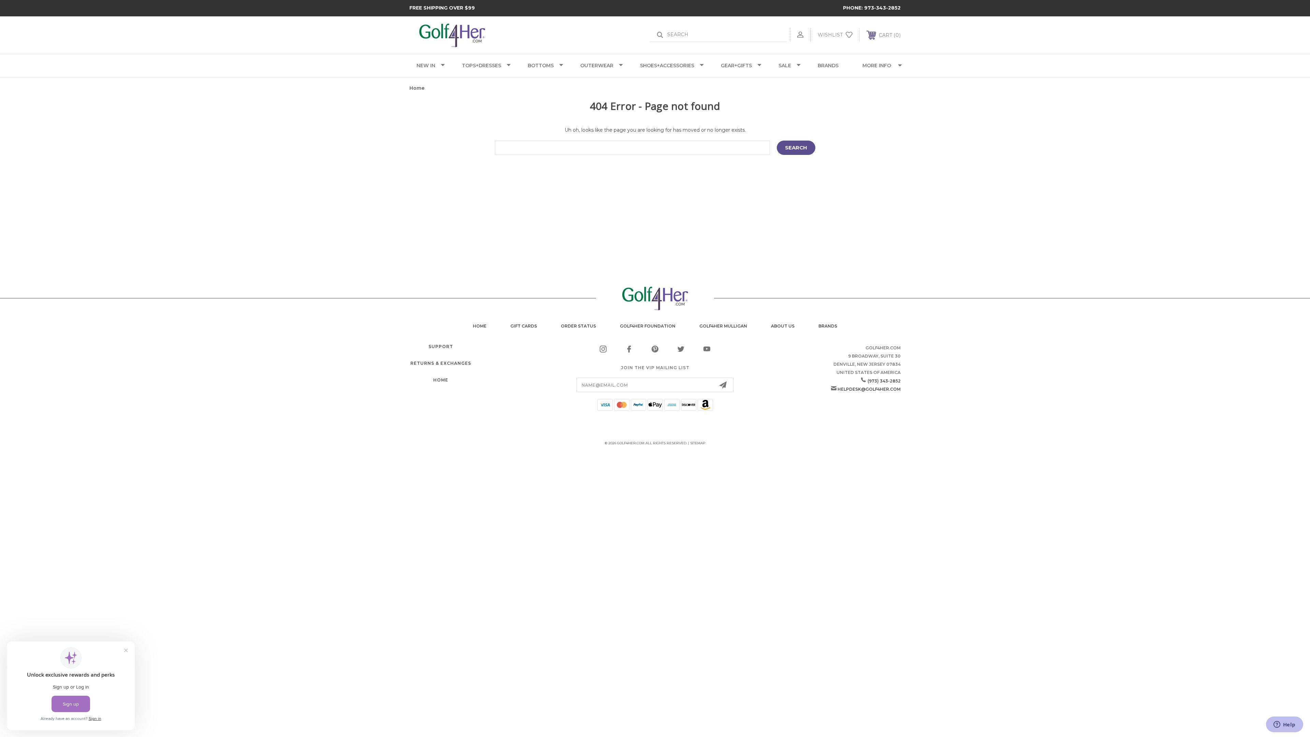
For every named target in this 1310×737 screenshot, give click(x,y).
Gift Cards (523, 326)
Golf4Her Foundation (647, 326)
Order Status (578, 326)
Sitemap (697, 443)
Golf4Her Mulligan (723, 326)
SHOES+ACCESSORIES (667, 65)
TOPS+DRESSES (481, 65)
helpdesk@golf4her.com (869, 389)
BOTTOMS (541, 65)
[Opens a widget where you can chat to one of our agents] (1284, 725)
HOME (440, 379)
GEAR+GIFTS (736, 65)
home (479, 326)
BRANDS (828, 65)
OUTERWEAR (596, 65)
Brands (827, 326)
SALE (784, 65)
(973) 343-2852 (884, 381)
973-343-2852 (882, 8)
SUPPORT (440, 346)
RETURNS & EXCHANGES (440, 363)
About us (783, 326)
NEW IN (426, 65)
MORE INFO (876, 65)
